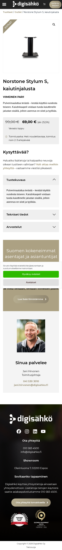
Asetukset (31, 282)
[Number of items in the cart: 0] (44, 4)
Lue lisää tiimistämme (30, 299)
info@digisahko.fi (31, 452)
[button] (54, 24)
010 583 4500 (31, 448)
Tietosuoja (31, 547)
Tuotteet (8, 12)
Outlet (18, 12)
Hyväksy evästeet (31, 274)
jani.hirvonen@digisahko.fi (31, 385)
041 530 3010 (31, 381)
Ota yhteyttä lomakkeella (30, 502)
